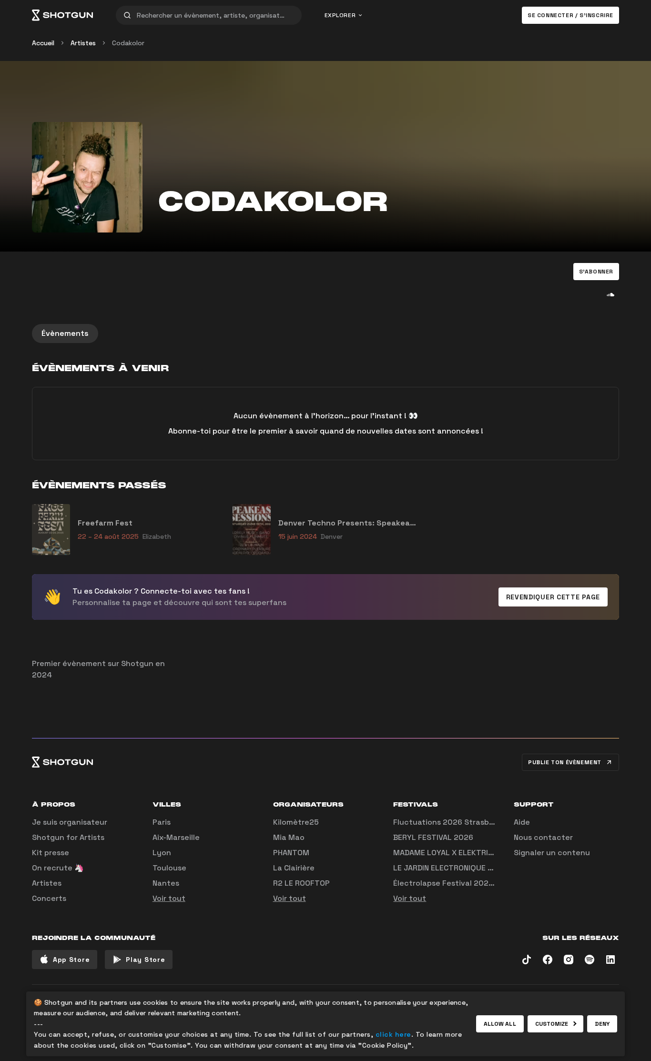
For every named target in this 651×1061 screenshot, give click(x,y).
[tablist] (325, 333)
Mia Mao (289, 837)
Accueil (43, 43)
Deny (602, 1024)
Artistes (83, 43)
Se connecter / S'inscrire (570, 15)
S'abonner (596, 271)
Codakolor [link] (128, 43)
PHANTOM (291, 853)
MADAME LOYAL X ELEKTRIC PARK (453, 853)
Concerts (49, 898)
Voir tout (169, 898)
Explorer (340, 15)
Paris (162, 822)
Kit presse (50, 853)
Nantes (166, 883)
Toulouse (169, 868)
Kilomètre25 (296, 822)
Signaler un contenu (552, 853)
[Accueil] (62, 15)
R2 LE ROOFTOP (301, 883)
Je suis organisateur (69, 822)
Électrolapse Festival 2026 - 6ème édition (471, 883)
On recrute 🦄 (58, 868)
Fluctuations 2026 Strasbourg (449, 822)
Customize (552, 1024)
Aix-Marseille (176, 837)
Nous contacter (543, 837)
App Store (71, 959)
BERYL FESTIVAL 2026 (433, 837)
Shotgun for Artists (68, 837)
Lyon (162, 853)
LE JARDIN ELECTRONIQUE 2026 (450, 868)
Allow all (500, 1024)
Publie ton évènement (564, 762)
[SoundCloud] (610, 294)
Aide (522, 822)
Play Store (145, 959)
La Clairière (294, 868)
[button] (596, 271)
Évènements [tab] (65, 333)
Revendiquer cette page (553, 597)
